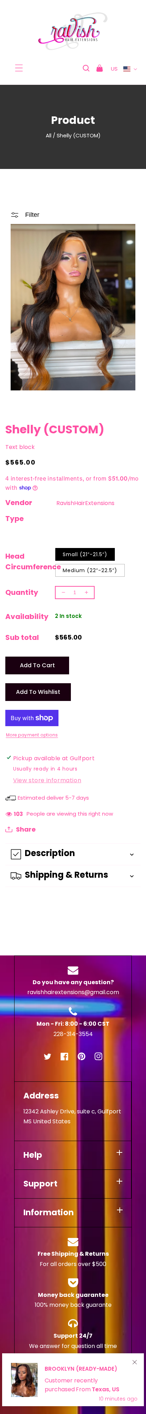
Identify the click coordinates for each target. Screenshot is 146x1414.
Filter (32, 214)
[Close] (135, 1362)
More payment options (32, 735)
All (48, 135)
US (114, 68)
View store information (47, 780)
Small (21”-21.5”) (85, 554)
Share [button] (26, 829)
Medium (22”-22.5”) (90, 570)
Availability (27, 616)
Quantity (21, 592)
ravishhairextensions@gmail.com (73, 992)
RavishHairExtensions (85, 503)
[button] (18, 68)
